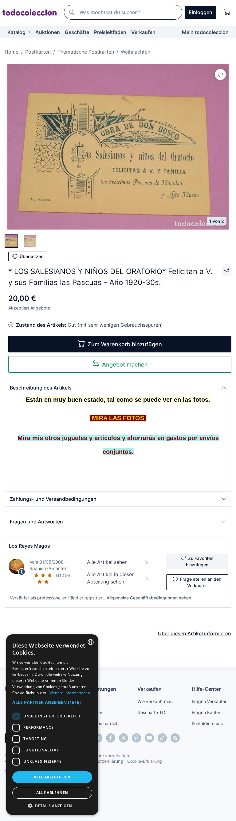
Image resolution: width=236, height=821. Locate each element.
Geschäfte (77, 32)
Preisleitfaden (110, 32)
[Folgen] (220, 74)
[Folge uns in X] (123, 738)
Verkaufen (143, 32)
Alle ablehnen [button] (52, 792)
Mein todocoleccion (205, 32)
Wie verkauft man (155, 701)
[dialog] (52, 724)
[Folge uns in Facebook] (110, 738)
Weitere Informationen (69, 692)
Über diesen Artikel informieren (194, 633)
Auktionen (47, 32)
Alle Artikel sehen (107, 562)
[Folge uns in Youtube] (149, 738)
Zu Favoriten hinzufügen (200, 561)
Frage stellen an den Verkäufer (200, 582)
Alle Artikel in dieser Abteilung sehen (110, 578)
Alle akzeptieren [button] (52, 777)
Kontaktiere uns (207, 723)
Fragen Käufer (206, 712)
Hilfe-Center (206, 689)
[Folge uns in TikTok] (162, 738)
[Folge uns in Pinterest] (136, 738)
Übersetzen (31, 256)
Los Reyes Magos (29, 546)
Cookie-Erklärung (144, 761)
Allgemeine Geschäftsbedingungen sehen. (149, 597)
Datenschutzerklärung (101, 761)
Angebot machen (125, 364)
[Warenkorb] (227, 12)
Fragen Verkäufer (209, 701)
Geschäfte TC (151, 712)
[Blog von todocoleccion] (175, 738)
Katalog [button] (17, 32)
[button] (118, 387)
